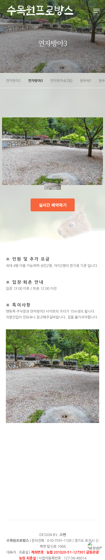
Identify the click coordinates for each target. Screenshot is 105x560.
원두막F (85, 81)
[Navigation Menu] (96, 11)
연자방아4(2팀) (61, 81)
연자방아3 (35, 81)
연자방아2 (13, 81)
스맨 (63, 535)
